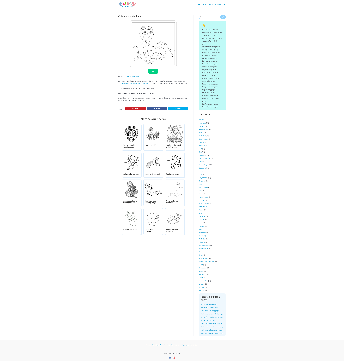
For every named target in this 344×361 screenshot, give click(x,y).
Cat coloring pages (208, 81)
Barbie (201, 133)
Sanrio (201, 255)
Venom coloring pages (209, 67)
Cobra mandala (150, 145)
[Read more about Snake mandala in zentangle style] (131, 189)
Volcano (201, 290)
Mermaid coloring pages (210, 78)
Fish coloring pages (208, 93)
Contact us (194, 345)
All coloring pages (215, 4)
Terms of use (175, 345)
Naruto (201, 226)
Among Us (202, 123)
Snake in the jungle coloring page (174, 146)
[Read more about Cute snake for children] (174, 189)
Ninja (200, 229)
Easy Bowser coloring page (210, 311)
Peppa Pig (202, 236)
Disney (201, 171)
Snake (201, 265)
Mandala (202, 216)
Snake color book (130, 229)
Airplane (202, 120)
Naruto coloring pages (209, 58)
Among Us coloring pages (211, 50)
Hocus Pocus (203, 197)
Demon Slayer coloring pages (212, 38)
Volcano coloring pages (210, 72)
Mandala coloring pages (210, 95)
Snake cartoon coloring (172, 230)
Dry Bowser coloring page (209, 307)
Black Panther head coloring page (212, 324)
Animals (201, 126)
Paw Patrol (202, 232)
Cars (200, 149)
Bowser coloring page (208, 320)
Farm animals (203, 187)
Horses (201, 200)
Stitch (201, 278)
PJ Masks (202, 239)
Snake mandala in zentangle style (130, 202)
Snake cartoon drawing (150, 230)
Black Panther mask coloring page (212, 327)
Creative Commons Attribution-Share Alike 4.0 (134, 83)
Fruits (201, 194)
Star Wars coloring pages (210, 104)
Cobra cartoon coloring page (150, 202)
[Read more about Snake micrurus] (174, 162)
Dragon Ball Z (203, 178)
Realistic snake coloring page (129, 146)
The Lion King (203, 281)
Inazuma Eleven (204, 207)
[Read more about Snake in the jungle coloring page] (174, 134)
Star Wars (202, 274)
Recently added (157, 345)
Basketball (202, 136)
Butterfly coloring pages (210, 84)
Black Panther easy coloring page (212, 314)
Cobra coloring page (131, 174)
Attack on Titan (204, 129)
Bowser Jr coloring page (209, 304)
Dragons (202, 181)
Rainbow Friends (204, 245)
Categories (200, 4)
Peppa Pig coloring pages (210, 107)
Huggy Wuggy (203, 203)
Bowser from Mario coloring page (212, 317)
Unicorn (201, 284)
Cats (200, 152)
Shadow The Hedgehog (206, 261)
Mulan (201, 223)
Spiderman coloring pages (211, 47)
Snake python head (152, 174)
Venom (201, 287)
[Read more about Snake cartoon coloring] (174, 218)
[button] (205, 4)
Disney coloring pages (209, 75)
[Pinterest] (174, 357)
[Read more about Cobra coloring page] (131, 162)
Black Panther (203, 139)
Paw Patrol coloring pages (211, 52)
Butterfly (202, 145)
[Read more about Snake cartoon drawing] (153, 218)
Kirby (200, 213)
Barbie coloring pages (209, 61)
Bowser (201, 142)
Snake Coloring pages (209, 64)
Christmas (202, 155)
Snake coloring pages (132, 76)
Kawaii (201, 210)
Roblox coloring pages (209, 55)
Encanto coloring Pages (210, 30)
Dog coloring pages (208, 90)
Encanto (201, 184)
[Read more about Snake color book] (131, 218)
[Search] (223, 17)
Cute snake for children (172, 202)
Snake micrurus (172, 174)
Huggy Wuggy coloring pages (212, 32)
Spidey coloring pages (209, 35)
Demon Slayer (203, 165)
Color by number (204, 158)
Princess (202, 242)
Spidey (201, 271)
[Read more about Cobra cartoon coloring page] (153, 189)
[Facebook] (170, 357)
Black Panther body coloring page (212, 330)
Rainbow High (203, 249)
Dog (200, 174)
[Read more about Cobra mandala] (153, 134)
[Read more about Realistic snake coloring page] (131, 134)
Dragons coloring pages (210, 87)
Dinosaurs (202, 168)
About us (167, 345)
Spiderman (202, 268)
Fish (200, 191)
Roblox (201, 252)
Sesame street (204, 258)
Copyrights (185, 345)
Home (148, 345)
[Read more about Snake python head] (153, 162)
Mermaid (202, 220)
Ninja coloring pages (209, 70)
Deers (201, 162)
